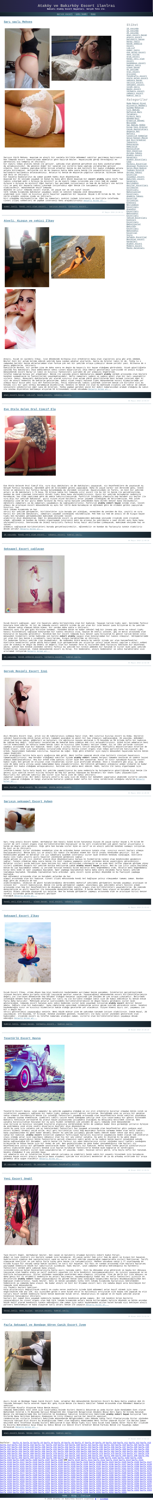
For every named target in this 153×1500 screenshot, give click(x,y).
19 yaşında (10, 535)
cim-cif (31, 395)
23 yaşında (10, 657)
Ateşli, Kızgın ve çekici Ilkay (29, 220)
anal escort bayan (14, 395)
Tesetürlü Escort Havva (22, 1038)
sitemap (104, 1499)
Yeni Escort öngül (18, 1178)
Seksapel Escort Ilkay (21, 916)
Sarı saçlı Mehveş (18, 22)
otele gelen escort (60, 787)
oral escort (55, 902)
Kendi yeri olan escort (33, 207)
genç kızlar (10, 787)
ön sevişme (41, 787)
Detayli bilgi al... (95, 201)
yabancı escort (62, 395)
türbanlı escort (77, 207)
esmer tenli (10, 207)
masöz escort (44, 395)
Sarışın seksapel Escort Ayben (28, 801)
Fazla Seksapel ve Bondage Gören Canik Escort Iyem (45, 1324)
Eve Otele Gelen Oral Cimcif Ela (30, 409)
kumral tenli (11, 1024)
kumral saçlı (74, 535)
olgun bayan (40, 902)
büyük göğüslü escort (30, 657)
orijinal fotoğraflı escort (63, 1164)
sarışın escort (57, 207)
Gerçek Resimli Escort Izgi (25, 671)
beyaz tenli (10, 1311)
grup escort (26, 787)
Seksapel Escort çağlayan (24, 549)
